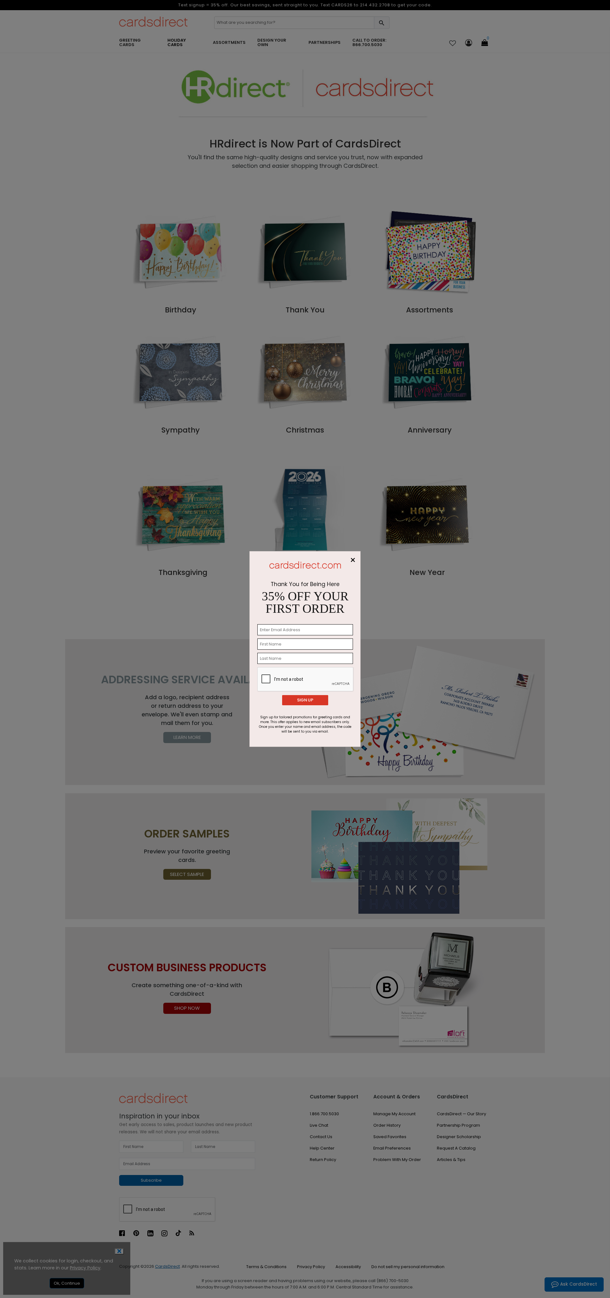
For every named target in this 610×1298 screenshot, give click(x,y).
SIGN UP (305, 700)
